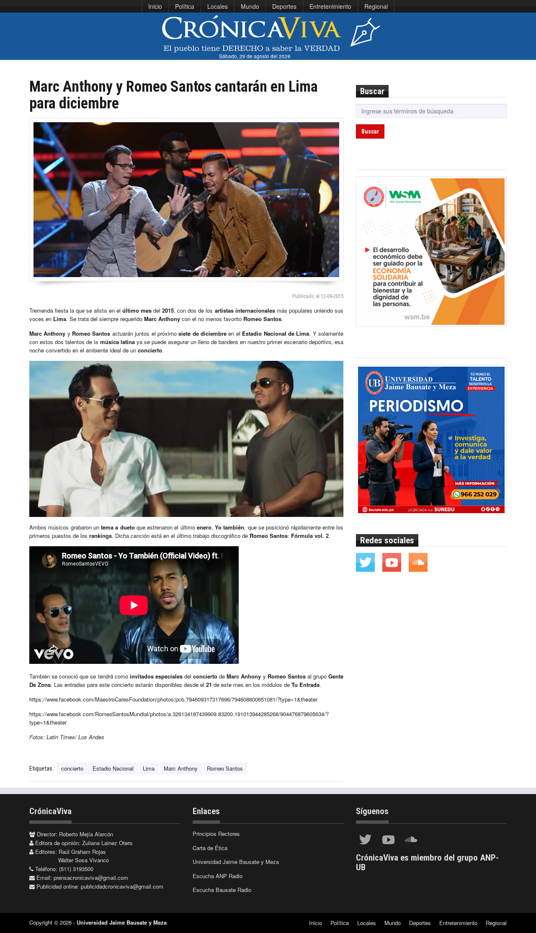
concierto (72, 768)
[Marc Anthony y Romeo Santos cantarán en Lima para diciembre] (186, 199)
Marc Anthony (181, 768)
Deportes (284, 6)
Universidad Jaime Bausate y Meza (236, 862)
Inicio (155, 6)
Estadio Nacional (113, 768)
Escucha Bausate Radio (222, 890)
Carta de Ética (210, 848)
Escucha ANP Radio (217, 876)
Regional (376, 6)
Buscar (370, 131)
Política (184, 6)
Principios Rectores (216, 834)
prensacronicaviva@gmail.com (91, 878)
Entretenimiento (330, 6)
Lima (149, 768)
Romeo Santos (225, 768)
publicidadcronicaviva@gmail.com (122, 886)
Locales (217, 6)
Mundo (250, 6)
